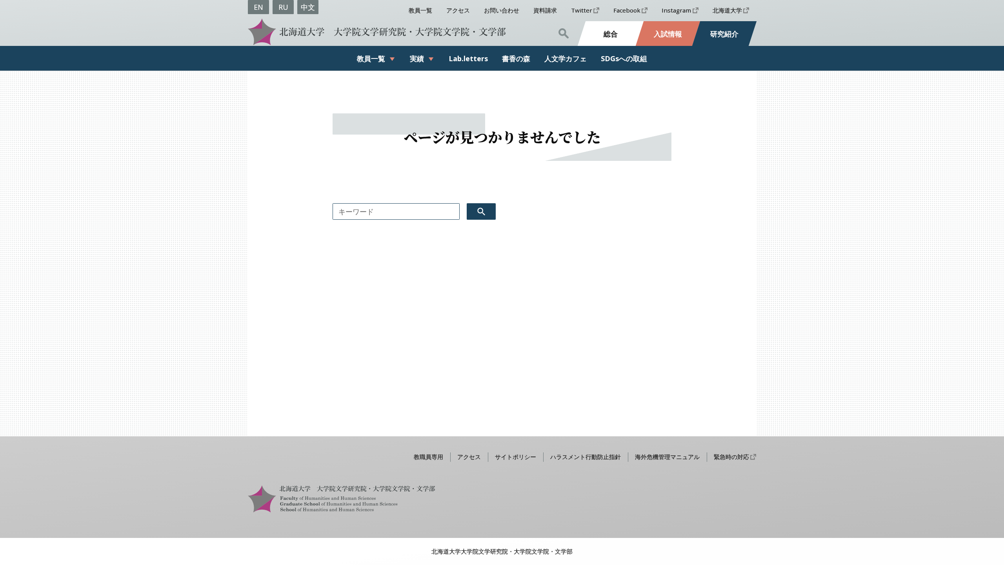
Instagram (676, 10)
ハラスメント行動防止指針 (585, 457)
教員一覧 (420, 10)
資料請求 (545, 10)
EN (258, 7)
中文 (308, 7)
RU (283, 7)
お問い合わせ (501, 10)
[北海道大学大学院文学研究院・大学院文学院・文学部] (374, 32)
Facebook (626, 10)
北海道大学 (727, 10)
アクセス (458, 10)
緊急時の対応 (731, 457)
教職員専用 (428, 457)
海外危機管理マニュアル (667, 457)
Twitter (581, 10)
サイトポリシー (515, 457)
